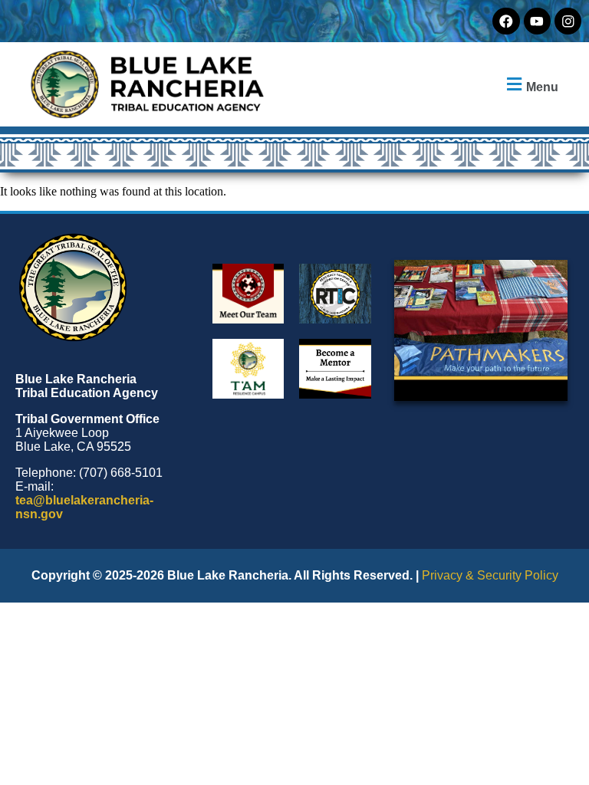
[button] (531, 85)
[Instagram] (567, 21)
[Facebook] (505, 21)
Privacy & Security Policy (490, 575)
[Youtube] (537, 21)
